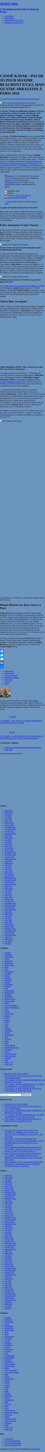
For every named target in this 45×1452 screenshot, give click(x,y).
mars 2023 (8, 897)
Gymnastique (9, 991)
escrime (7, 982)
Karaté (7, 1012)
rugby (7, 1043)
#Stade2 (10, 176)
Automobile (9, 957)
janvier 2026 (9, 825)
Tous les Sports (10, 1056)
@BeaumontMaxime (12, 182)
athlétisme (8, 955)
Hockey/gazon (10, 999)
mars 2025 (8, 846)
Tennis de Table (10, 1054)
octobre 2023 (9, 882)
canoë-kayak (33, 99)
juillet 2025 (9, 838)
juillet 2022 (9, 914)
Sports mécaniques (11, 1048)
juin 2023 (8, 891)
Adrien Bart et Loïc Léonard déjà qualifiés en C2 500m (24, 286)
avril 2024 (8, 870)
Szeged (7, 682)
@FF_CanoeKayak (23, 195)
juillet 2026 (9, 813)
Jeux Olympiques (11, 1005)
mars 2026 (8, 821)
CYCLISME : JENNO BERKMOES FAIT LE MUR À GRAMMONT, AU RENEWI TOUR (24, 1085)
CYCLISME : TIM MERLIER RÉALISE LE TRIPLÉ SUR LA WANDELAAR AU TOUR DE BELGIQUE (23, 1158)
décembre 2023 (10, 878)
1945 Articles (33, 701)
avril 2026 (8, 819)
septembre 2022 (10, 910)
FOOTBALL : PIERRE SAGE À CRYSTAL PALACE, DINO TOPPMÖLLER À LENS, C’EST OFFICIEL (24, 1134)
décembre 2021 (10, 929)
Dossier (7, 976)
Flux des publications (12, 1441)
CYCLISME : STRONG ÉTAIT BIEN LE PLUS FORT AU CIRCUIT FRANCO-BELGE (23, 1150)
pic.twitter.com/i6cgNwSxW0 (15, 198)
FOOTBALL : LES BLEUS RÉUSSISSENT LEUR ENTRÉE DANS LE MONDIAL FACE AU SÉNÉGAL (24, 1143)
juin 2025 (8, 840)
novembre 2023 (10, 880)
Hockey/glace (10, 1001)
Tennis (7, 1052)
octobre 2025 (9, 832)
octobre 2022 (9, 908)
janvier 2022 (9, 927)
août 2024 (8, 861)
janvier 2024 (9, 876)
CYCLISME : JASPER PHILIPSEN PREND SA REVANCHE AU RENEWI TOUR (23, 1090)
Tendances (8, 1050)
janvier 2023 (9, 901)
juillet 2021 (9, 939)
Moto (7, 1026)
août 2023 (8, 886)
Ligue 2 (7, 1020)
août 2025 (8, 836)
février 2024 (9, 874)
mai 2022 (8, 918)
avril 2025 (8, 844)
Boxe (7, 969)
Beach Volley (9, 965)
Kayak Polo (9, 1014)
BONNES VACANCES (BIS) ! (16, 1074)
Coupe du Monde (11, 675)
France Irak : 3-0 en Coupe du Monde (18, 1139)
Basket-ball (9, 963)
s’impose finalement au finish (11, 382)
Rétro (7, 1041)
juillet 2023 (9, 889)
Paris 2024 (8, 680)
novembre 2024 (10, 855)
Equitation (8, 980)
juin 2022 (8, 916)
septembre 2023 (10, 884)
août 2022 (8, 912)
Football (8, 986)
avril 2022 (8, 920)
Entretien (8, 978)
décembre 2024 (10, 853)
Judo (6, 1010)
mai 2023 (8, 893)
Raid (6, 1037)
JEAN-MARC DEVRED (19, 99)
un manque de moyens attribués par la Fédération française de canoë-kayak (21, 162)
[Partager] (22, 666)
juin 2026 (8, 815)
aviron (7, 959)
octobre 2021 (9, 933)
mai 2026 (8, 817)
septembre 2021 (10, 935)
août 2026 (8, 810)
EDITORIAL (10, 18)
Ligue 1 (7, 1018)
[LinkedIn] (22, 663)
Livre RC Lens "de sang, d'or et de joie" (19, 1130)
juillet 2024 (9, 863)
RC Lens (8, 1039)
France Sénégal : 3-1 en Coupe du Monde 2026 (22, 1162)
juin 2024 (8, 865)
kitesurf (7, 1016)
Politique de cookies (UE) (14, 23)
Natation (8, 1029)
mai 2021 (8, 943)
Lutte (6, 1024)
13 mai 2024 (4, 99)
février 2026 (9, 823)
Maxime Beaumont (12, 678)
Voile (6, 1060)
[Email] (22, 659)
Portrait (7, 1033)
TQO (7, 684)
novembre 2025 (10, 829)
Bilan (7, 967)
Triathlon (8, 1058)
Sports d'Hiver (10, 1045)
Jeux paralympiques (12, 1007)
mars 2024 (8, 872)
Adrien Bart (9, 671)
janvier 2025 (9, 851)
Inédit (7, 1003)
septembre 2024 (10, 859)
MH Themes (35, 1449)
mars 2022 (8, 922)
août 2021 (8, 937)
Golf (6, 988)
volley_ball (9, 1062)
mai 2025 (8, 842)
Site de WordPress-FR (13, 1445)
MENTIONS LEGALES (14, 20)
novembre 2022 (10, 905)
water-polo (8, 1064)
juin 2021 (8, 941)
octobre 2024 (9, 857)
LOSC (7, 1022)
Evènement (9, 984)
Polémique (8, 1031)
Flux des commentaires (13, 1443)
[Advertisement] (22, 48)
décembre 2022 (10, 903)
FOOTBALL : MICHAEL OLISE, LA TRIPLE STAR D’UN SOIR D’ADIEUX (22, 1165)
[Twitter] (22, 655)
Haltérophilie (9, 993)
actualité (8, 953)
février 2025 (9, 848)
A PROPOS (9, 16)
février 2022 (9, 924)
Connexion (9, 1439)
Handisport (9, 997)
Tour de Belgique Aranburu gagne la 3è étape (21, 1147)
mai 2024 (8, 867)
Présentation (9, 1035)
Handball (8, 995)
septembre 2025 (10, 834)
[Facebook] (22, 651)
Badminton (9, 961)
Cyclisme (8, 974)
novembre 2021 (10, 931)
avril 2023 (8, 895)
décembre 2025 (10, 827)
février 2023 (9, 899)
